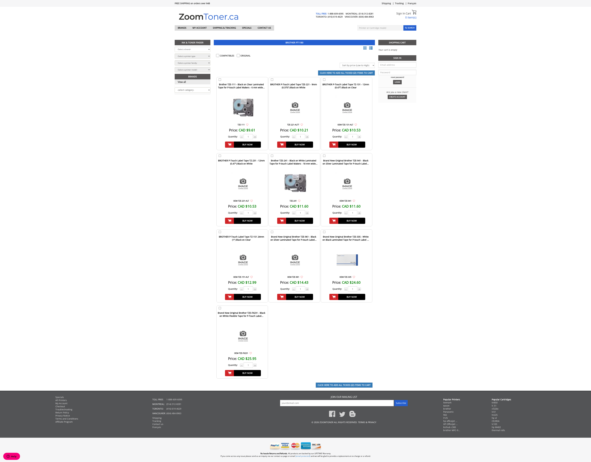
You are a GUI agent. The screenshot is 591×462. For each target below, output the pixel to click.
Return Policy (62, 412)
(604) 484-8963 (366, 16)
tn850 (495, 402)
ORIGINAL (245, 55)
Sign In (400, 13)
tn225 (495, 414)
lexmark (447, 402)
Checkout (60, 406)
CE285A (495, 421)
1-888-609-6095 (336, 13)
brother (447, 408)
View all (182, 81)
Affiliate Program (64, 421)
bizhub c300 (449, 427)
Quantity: (233, 136)
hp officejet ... (450, 421)
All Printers (61, 400)
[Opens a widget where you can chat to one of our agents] (11, 456)
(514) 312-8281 (366, 13)
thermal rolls (498, 430)
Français (412, 3)
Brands (182, 27)
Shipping (386, 3)
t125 (445, 417)
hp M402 (496, 427)
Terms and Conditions (66, 418)
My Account (200, 27)
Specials (246, 27)
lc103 (494, 424)
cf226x (495, 408)
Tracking (399, 3)
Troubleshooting (63, 409)
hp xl (494, 417)
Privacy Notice (62, 415)
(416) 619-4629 (335, 16)
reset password (397, 77)
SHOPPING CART (397, 42)
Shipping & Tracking (224, 27)
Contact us (264, 27)
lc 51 (494, 405)
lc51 (494, 411)
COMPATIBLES (226, 55)
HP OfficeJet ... (450, 424)
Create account (397, 97)
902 (445, 414)
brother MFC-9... (451, 430)
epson (446, 405)
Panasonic (448, 411)
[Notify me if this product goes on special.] (247, 124)
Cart (409, 13)
